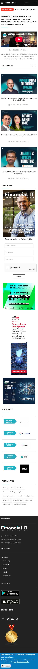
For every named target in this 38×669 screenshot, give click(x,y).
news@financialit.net (12, 539)
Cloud (20, 496)
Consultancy (20, 488)
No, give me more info (21, 662)
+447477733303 (10, 536)
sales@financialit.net (12, 542)
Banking (5, 488)
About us (5, 557)
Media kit (5, 572)
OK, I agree (6, 666)
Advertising (6, 561)
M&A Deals (28, 500)
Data (12, 488)
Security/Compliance (9, 496)
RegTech (20, 492)
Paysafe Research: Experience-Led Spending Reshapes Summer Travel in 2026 (26, 9)
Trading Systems (29, 496)
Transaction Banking (9, 492)
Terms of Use (6, 576)
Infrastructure (7, 504)
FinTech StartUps (17, 500)
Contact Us (5, 564)
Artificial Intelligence (20, 504)
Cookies (4, 568)
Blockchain (6, 500)
